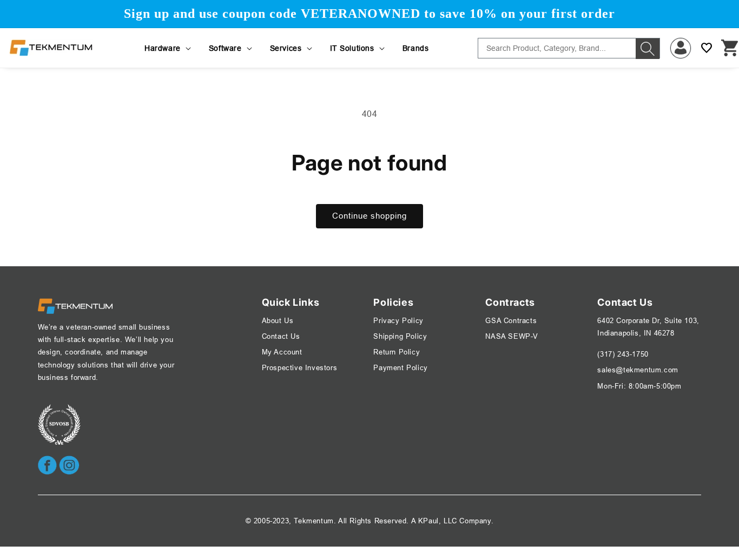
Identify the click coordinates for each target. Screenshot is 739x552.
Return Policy (396, 351)
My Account (282, 351)
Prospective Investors (300, 367)
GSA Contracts (511, 320)
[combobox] (569, 48)
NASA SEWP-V (511, 336)
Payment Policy (400, 367)
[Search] (647, 48)
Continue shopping (369, 215)
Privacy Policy (398, 320)
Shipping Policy (400, 336)
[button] (168, 48)
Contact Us (281, 336)
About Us (278, 320)
